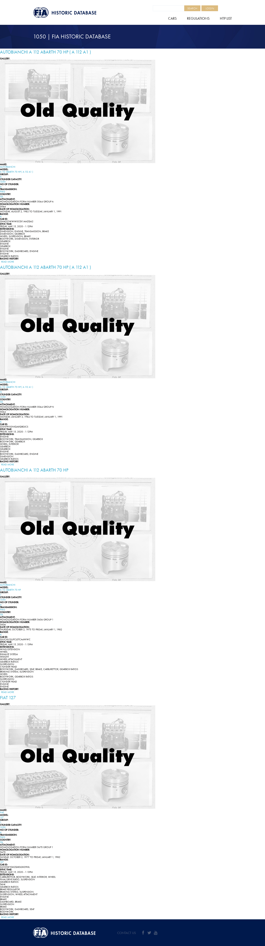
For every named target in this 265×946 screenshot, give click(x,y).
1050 (3, 181)
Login (210, 8)
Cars (172, 18)
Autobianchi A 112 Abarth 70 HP (34, 470)
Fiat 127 (8, 698)
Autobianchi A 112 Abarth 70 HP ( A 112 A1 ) (45, 52)
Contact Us (126, 933)
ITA (1, 196)
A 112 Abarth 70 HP (10, 589)
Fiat (2, 812)
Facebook (143, 933)
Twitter (149, 933)
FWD (2, 191)
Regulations (198, 18)
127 (2, 817)
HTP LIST (226, 18)
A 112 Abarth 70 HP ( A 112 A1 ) (16, 171)
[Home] (74, 12)
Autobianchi (7, 166)
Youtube (155, 933)
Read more (7, 261)
